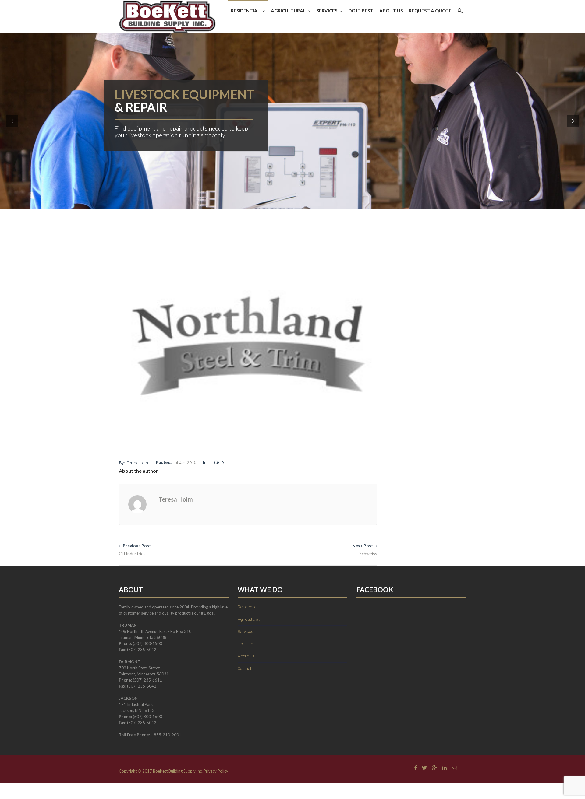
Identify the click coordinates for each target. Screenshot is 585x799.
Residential (245, 10)
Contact (244, 668)
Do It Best (360, 10)
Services (327, 10)
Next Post (364, 549)
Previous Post (135, 549)
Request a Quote (430, 10)
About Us (391, 10)
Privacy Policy (216, 771)
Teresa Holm (138, 463)
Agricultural (288, 10)
